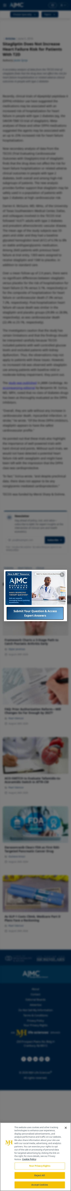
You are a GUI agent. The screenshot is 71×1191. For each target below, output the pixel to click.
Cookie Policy (29, 1159)
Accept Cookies (39, 1184)
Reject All (39, 1175)
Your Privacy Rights (39, 1165)
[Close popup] (62, 574)
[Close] (65, 1127)
